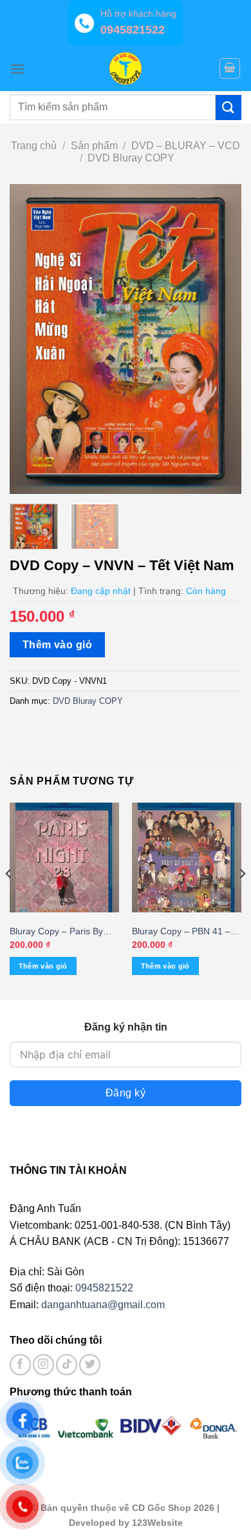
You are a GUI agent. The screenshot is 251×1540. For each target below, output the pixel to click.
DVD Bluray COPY (131, 157)
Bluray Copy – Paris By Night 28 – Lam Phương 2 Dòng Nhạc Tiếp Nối (62, 932)
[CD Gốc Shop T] (125, 68)
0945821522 (104, 1287)
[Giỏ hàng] (229, 68)
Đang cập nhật (101, 591)
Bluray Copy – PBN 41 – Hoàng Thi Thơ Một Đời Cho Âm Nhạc (181, 932)
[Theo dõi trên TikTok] (66, 1364)
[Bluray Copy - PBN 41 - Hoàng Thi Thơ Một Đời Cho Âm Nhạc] (186, 857)
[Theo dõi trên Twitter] (89, 1364)
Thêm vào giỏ (58, 644)
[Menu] (17, 69)
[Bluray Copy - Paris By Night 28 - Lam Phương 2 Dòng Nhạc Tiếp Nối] (64, 857)
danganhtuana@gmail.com (103, 1304)
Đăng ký (125, 1092)
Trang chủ (34, 145)
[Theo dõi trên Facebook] (20, 1364)
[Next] (220, 339)
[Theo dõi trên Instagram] (43, 1364)
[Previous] (30, 339)
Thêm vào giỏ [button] (43, 966)
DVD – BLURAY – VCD (185, 145)
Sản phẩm (94, 145)
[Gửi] (228, 107)
